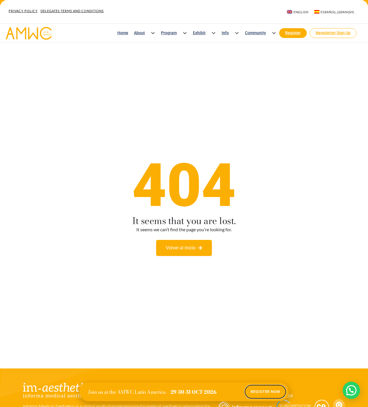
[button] (153, 33)
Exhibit (199, 32)
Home (122, 32)
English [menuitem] (301, 12)
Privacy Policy (23, 11)
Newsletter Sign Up (333, 32)
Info (225, 32)
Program (169, 32)
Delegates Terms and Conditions (72, 11)
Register (293, 32)
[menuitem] (297, 11)
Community (255, 32)
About (139, 32)
